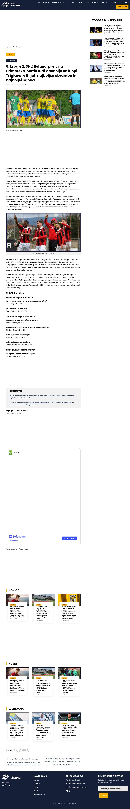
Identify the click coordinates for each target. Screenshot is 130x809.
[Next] (83, 610)
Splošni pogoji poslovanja (75, 783)
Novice (46, 2)
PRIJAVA (104, 795)
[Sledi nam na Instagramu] (67, 791)
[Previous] (3, 610)
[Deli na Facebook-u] (13, 750)
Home (8, 47)
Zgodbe (123, 2)
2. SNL (72, 2)
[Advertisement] (43, 27)
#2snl (10, 55)
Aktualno (122, 6)
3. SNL (79, 2)
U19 (102, 2)
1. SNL (65, 2)
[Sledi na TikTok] (69, 791)
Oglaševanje (6, 785)
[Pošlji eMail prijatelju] (20, 750)
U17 (107, 2)
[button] (39, 2)
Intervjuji (56, 2)
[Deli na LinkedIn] (27, 750)
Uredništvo (5, 782)
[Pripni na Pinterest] (24, 750)
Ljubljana (12, 60)
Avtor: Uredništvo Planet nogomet (18, 549)
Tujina (115, 2)
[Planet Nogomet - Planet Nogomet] (12, 4)
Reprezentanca (91, 2)
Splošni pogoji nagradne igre (76, 787)
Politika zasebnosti (73, 780)
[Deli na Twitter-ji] (16, 750)
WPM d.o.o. (56, 803)
